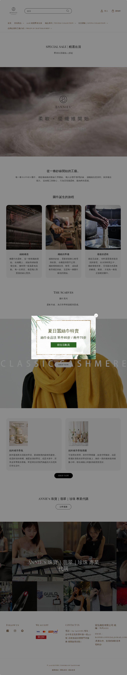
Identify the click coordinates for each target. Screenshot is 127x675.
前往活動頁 (63, 344)
